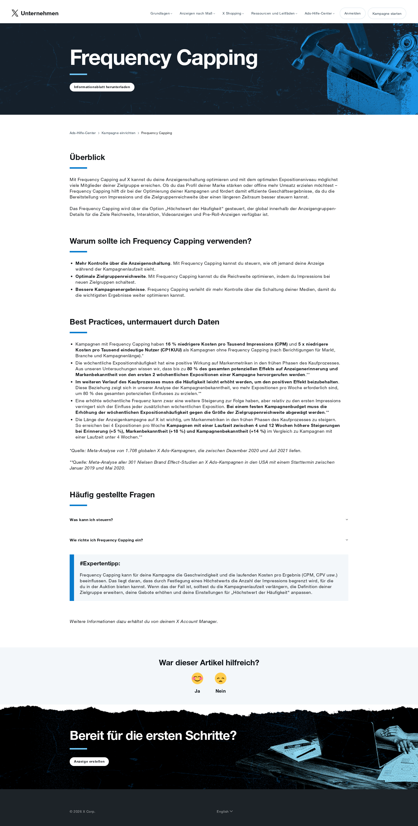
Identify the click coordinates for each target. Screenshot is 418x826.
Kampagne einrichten (118, 133)
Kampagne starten (387, 13)
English (223, 811)
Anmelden (352, 13)
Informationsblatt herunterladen (102, 87)
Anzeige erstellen (89, 761)
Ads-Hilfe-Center (83, 133)
